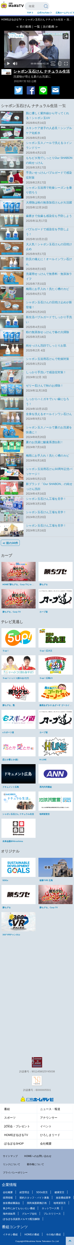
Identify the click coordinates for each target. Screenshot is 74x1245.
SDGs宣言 (42, 1192)
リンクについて (11, 1164)
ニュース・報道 (50, 1109)
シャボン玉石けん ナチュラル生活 (44, 19)
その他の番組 (53, 1234)
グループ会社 (29, 1213)
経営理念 (24, 1192)
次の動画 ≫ (50, 26)
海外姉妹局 (9, 1213)
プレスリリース (52, 1213)
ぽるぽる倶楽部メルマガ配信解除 (21, 1219)
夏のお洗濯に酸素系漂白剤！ (44, 442)
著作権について (35, 1164)
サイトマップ (10, 1156)
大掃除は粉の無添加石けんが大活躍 (49, 202)
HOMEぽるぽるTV (11, 19)
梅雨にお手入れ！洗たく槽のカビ (47, 289)
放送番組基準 (63, 1197)
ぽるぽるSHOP (14, 1143)
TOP (29, 13)
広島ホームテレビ (64, 13)
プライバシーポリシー (15, 1172)
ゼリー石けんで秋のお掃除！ (44, 385)
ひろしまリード (50, 1135)
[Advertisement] (37, 966)
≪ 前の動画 (23, 26)
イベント (46, 1126)
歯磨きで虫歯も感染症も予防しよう (49, 215)
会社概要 (46, 1143)
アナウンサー (48, 1117)
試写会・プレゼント (17, 1126)
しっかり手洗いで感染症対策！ (46, 372)
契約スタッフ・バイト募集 (34, 1197)
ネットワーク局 (50, 1208)
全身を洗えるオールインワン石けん (49, 414)
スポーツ (10, 1117)
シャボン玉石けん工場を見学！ (46, 498)
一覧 (37, 26)
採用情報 (8, 1197)
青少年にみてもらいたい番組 (19, 1208)
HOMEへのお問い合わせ (37, 1156)
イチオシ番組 (10, 1234)
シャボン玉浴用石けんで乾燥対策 (47, 358)
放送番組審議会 (11, 1203)
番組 (7, 1109)
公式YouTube (43, 13)
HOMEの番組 (31, 1234)
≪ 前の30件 (10, 543)
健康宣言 (59, 1192)
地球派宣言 (59, 1203)
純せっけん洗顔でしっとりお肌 (46, 345)
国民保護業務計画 (37, 1203)
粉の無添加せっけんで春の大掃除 (47, 332)
